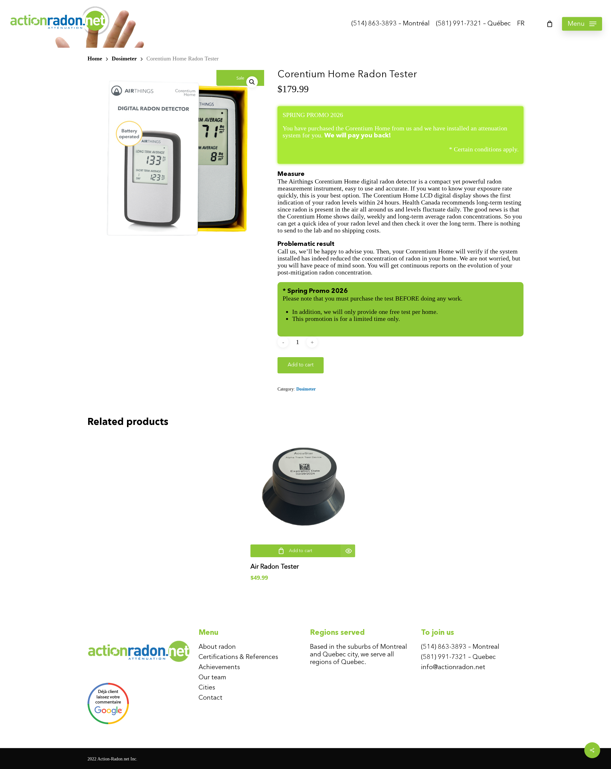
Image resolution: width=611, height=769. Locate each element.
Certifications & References (238, 657)
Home (95, 58)
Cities (207, 688)
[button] (582, 24)
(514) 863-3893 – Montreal (460, 647)
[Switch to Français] (520, 23)
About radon (217, 647)
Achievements (219, 667)
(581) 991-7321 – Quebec (458, 657)
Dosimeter (124, 58)
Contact (210, 698)
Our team (212, 678)
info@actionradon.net (453, 667)
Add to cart (300, 365)
